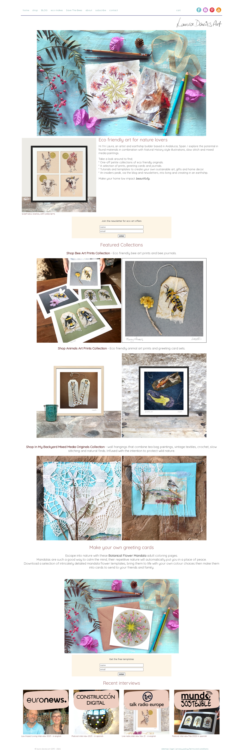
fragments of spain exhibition (101, 13)
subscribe (100, 10)
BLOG (44, 10)
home (26, 10)
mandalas (56, 13)
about (88, 10)
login (172, 749)
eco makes (57, 10)
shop (35, 10)
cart (178, 10)
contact (113, 10)
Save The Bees (74, 10)
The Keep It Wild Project (98, 16)
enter (121, 236)
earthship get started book (47, 13)
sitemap (165, 749)
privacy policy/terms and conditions (192, 749)
